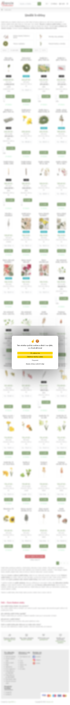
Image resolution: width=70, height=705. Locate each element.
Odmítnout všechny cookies (35, 357)
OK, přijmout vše (35, 353)
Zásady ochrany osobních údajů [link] (35, 364)
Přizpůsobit (35, 360)
